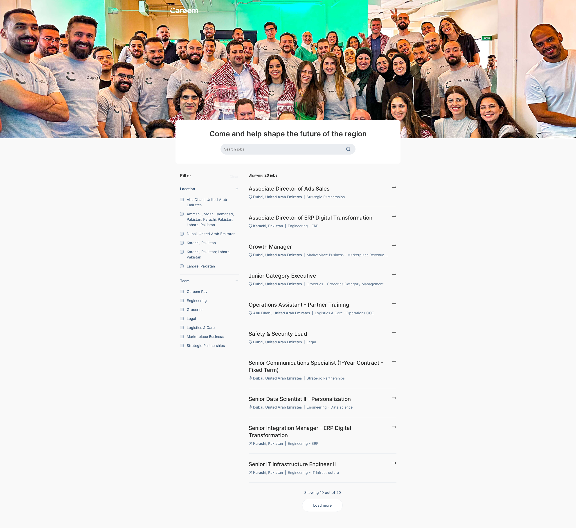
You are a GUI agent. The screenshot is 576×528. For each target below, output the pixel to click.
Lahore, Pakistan (201, 266)
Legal (191, 318)
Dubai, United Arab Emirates (211, 233)
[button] (209, 188)
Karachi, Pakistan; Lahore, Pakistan (208, 254)
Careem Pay (197, 291)
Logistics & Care (201, 327)
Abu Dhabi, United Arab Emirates (207, 202)
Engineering (197, 300)
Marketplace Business (205, 336)
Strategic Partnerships (206, 345)
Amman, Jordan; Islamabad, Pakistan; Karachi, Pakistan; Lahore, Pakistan (210, 219)
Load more (322, 505)
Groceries (195, 309)
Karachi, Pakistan (201, 242)
